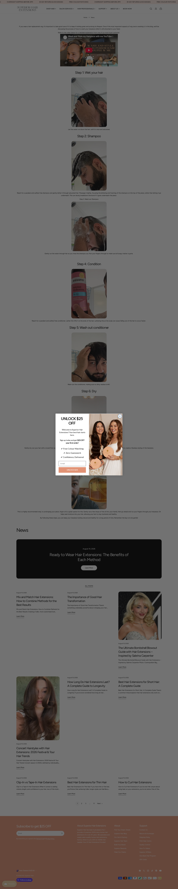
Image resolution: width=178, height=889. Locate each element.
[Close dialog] (120, 416)
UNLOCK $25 (72, 470)
